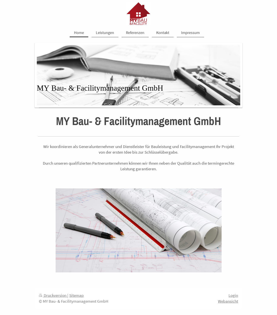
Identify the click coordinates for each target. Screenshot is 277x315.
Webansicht (228, 301)
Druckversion (55, 295)
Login (233, 295)
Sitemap (76, 295)
